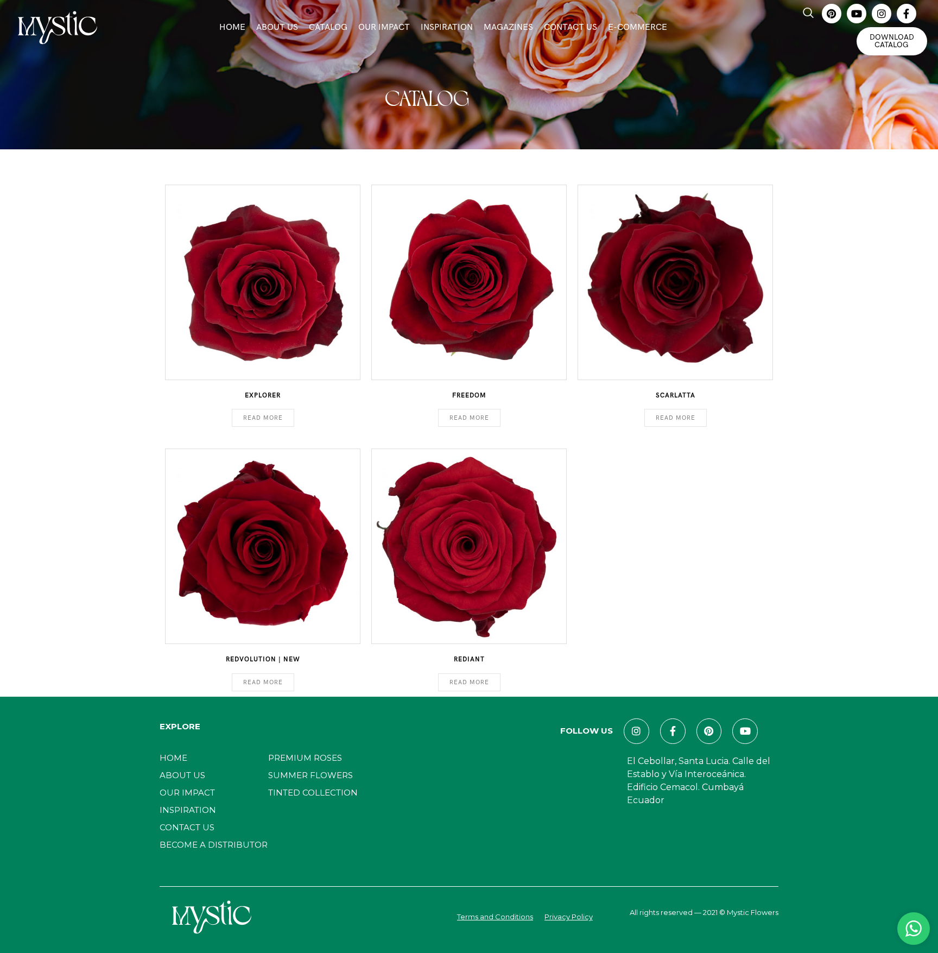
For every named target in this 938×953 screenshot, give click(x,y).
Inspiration (447, 27)
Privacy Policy (568, 916)
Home (232, 27)
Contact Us (570, 27)
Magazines (508, 27)
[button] (808, 13)
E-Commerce (637, 27)
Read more (263, 417)
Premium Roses (305, 758)
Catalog (328, 27)
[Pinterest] (831, 13)
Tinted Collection (313, 792)
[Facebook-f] (906, 13)
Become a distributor (214, 845)
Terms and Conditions (495, 916)
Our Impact (384, 27)
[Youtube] (856, 13)
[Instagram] (881, 13)
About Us (277, 27)
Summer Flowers (310, 775)
